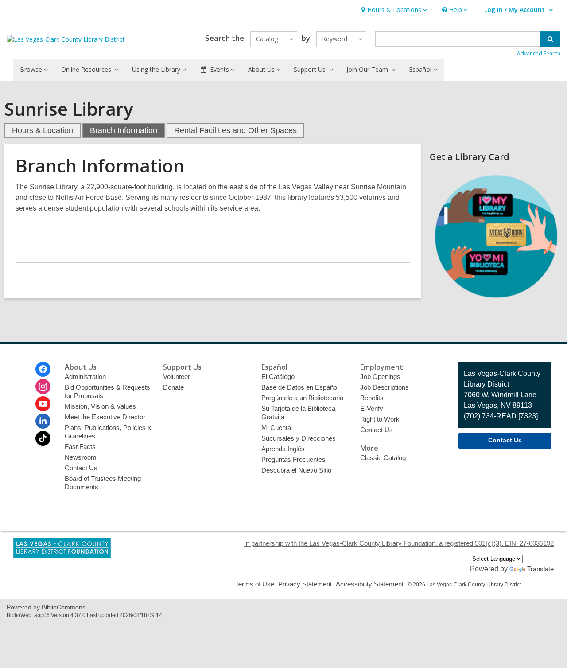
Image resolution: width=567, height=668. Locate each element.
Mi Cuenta (276, 427)
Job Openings (380, 376)
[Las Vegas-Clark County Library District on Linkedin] (42, 421)
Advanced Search (538, 53)
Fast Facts (80, 446)
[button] (393, 10)
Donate (173, 387)
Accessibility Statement (370, 584)
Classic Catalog (383, 457)
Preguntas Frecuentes (293, 459)
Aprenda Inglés (283, 449)
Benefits (372, 398)
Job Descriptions (384, 387)
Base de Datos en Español (299, 387)
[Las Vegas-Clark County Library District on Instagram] (42, 386)
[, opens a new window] (496, 300)
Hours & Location (42, 130)
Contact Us (81, 468)
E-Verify (371, 408)
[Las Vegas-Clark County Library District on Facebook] (42, 369)
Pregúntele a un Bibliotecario (302, 398)
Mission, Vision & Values (100, 406)
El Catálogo (278, 376)
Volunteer (176, 376)
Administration (85, 376)
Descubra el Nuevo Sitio (296, 470)
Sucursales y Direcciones (298, 438)
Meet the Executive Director (105, 417)
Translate (540, 569)
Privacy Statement (305, 584)
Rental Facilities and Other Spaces (235, 130)
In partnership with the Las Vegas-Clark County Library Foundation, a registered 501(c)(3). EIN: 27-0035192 (399, 543)
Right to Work (380, 419)
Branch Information (123, 130)
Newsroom (81, 457)
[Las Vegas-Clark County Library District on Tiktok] (42, 438)
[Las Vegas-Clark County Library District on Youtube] (42, 403)
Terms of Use (254, 584)
